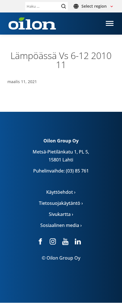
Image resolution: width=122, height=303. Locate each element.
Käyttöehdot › (60, 192)
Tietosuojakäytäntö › (61, 203)
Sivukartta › (61, 214)
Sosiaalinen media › (61, 225)
